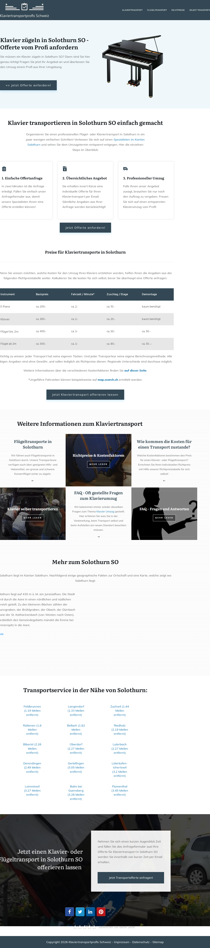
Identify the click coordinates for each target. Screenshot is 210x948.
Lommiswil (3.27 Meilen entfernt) (32, 790)
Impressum (121, 942)
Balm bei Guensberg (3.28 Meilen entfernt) (76, 793)
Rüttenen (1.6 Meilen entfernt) (32, 730)
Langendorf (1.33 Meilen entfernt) (76, 711)
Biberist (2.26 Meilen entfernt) (32, 748)
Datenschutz (140, 942)
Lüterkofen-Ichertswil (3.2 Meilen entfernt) (120, 769)
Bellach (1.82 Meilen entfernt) (76, 730)
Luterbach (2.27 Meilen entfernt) (119, 748)
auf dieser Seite (135, 370)
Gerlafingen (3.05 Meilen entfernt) (76, 767)
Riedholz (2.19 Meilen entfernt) (119, 730)
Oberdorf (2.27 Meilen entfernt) (76, 748)
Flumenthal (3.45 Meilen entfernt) (119, 790)
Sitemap (158, 942)
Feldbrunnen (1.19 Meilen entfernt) (32, 711)
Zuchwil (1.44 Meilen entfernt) (119, 711)
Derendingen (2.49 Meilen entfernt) (32, 767)
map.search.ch (108, 380)
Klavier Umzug (105, 511)
